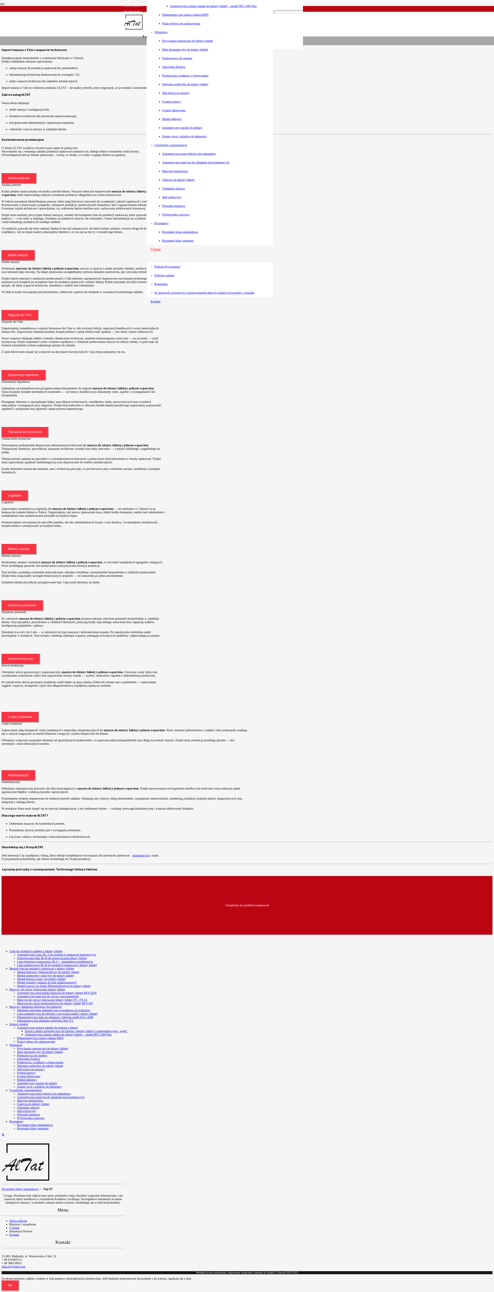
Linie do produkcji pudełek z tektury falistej (35, 951)
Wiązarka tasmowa (28, 1114)
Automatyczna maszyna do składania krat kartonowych (50, 1097)
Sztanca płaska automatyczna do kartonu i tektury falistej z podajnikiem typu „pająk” (76, 1031)
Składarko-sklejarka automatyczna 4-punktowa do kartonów (53, 1010)
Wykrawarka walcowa (30, 1118)
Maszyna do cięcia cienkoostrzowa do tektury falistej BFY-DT (55, 1003)
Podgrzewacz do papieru (32, 1055)
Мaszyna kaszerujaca (30, 1100)
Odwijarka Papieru (28, 1059)
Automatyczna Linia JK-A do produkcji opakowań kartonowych (56, 954)
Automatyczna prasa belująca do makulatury (44, 1093)
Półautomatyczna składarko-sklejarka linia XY (45, 1020)
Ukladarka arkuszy (28, 1107)
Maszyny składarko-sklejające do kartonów (35, 1006)
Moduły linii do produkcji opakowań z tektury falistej (41, 968)
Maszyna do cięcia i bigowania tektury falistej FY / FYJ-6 (52, 999)
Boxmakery (16, 1121)
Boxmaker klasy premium (32, 1128)
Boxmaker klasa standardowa (35, 1125)
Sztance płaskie (18, 1024)
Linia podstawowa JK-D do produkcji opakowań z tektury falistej (57, 965)
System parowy (26, 1072)
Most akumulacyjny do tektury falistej (40, 1052)
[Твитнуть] (3, 1135)
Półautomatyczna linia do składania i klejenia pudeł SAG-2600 (55, 1017)
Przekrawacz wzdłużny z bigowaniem (40, 1062)
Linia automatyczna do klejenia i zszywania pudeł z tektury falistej (57, 1013)
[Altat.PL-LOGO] (133, 28)
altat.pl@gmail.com (13, 1266)
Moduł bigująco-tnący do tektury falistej (41, 979)
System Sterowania (28, 1076)
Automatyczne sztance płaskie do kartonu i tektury (47, 1027)
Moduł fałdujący (27, 1079)
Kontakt (14, 1234)
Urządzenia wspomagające (25, 1090)
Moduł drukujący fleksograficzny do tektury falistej (48, 972)
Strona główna (18, 1221)
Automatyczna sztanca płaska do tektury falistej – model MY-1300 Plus (68, 1034)
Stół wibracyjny (26, 1111)
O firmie (14, 1227)
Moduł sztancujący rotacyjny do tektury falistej (45, 975)
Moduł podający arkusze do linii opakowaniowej (46, 982)
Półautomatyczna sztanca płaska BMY (40, 1038)
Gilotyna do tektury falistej (33, 1104)
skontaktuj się (141, 855)
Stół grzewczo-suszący (31, 1069)
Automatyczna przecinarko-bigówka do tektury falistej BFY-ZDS (57, 993)
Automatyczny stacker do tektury (37, 1083)
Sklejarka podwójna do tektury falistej (40, 1065)
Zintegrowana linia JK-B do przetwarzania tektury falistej (52, 958)
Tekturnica (15, 1045)
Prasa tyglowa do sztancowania (36, 1041)
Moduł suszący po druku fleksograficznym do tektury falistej (54, 986)
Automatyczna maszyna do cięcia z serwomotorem (48, 996)
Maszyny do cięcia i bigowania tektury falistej (37, 989)
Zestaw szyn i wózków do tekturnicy (39, 1086)
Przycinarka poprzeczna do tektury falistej (42, 1048)
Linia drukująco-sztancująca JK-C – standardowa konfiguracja (55, 961)
